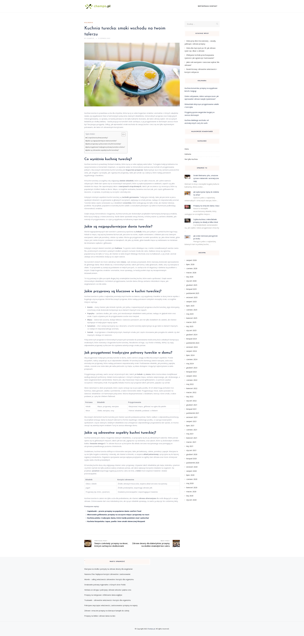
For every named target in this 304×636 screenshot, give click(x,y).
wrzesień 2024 (191, 347)
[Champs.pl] (98, 6)
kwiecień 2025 (191, 318)
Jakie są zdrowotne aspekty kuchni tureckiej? (103, 150)
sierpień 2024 (191, 351)
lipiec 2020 (190, 475)
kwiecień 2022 (191, 388)
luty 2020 (189, 496)
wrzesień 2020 (191, 467)
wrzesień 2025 (191, 297)
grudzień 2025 (191, 285)
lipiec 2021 (190, 425)
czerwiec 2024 (191, 359)
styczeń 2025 (191, 330)
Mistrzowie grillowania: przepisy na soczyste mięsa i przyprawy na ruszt (118, 514)
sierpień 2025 (191, 301)
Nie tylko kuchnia (191, 159)
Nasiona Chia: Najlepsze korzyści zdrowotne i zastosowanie (107, 574)
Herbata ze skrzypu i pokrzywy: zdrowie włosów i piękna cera (107, 590)
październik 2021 (192, 413)
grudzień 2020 (191, 454)
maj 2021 (190, 434)
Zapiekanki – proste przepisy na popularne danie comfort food (114, 511)
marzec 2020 (191, 491)
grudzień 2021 (191, 405)
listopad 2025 (191, 289)
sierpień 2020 (191, 471)
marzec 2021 (191, 442)
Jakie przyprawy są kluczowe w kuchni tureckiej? (104, 144)
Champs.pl (151, 629)
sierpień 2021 (191, 421)
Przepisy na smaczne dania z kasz (206, 206)
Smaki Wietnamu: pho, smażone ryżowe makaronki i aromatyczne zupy (206, 178)
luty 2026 (189, 277)
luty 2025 (189, 326)
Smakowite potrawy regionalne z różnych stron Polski (105, 585)
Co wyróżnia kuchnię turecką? (97, 138)
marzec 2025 (191, 322)
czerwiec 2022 (191, 380)
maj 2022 (190, 384)
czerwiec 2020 (191, 479)
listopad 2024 (191, 339)
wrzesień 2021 (191, 417)
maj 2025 (190, 314)
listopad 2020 (191, 458)
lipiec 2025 (190, 306)
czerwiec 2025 (191, 310)
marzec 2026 (191, 272)
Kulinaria (88, 23)
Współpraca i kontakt (207, 6)
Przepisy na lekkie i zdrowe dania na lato (99, 616)
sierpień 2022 (191, 376)
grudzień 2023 (191, 368)
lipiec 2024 (190, 355)
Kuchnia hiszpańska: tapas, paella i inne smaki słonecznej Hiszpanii (116, 521)
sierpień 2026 (191, 260)
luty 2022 (189, 396)
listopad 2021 (191, 409)
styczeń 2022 (191, 401)
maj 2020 (190, 483)
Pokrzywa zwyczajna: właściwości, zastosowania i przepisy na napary (111, 605)
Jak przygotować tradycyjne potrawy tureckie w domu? (106, 147)
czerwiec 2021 (191, 430)
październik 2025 (192, 293)
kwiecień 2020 (191, 487)
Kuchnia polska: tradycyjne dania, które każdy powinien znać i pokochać (118, 518)
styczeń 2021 (191, 450)
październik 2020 (192, 463)
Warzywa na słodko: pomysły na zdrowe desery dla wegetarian (108, 569)
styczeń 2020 (191, 500)
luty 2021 (189, 446)
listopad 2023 (191, 372)
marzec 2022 (191, 392)
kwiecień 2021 (191, 438)
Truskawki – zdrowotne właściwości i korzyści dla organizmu (107, 600)
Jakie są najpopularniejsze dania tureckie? (102, 141)
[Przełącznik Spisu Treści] (122, 134)
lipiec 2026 (190, 264)
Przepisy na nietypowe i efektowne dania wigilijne (103, 595)
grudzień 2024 (191, 334)
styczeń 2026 (191, 281)
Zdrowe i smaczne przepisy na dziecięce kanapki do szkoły (106, 611)
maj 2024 (190, 363)
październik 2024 (192, 343)
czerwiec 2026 (191, 268)
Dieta (187, 149)
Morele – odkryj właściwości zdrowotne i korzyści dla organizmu (109, 579)
